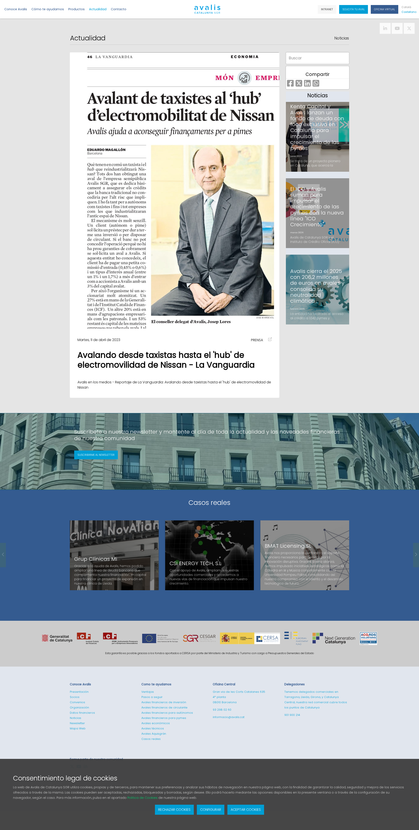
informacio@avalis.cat (228, 717)
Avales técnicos (152, 728)
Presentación (79, 692)
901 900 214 (292, 715)
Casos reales (209, 502)
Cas (408, 12)
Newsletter (77, 723)
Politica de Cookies (142, 798)
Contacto (118, 9)
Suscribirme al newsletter (96, 455)
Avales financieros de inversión (163, 702)
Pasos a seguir (152, 697)
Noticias (341, 38)
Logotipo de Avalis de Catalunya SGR (207, 11)
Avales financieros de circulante (164, 707)
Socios (74, 697)
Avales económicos (155, 723)
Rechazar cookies (174, 809)
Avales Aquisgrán (153, 734)
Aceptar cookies (246, 809)
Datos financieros (82, 713)
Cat (406, 7)
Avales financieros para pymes (163, 718)
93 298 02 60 (222, 710)
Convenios (77, 702)
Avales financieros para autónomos (167, 713)
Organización (79, 707)
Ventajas (147, 692)
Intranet (327, 9)
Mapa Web (78, 728)
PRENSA (257, 340)
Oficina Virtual (384, 9)
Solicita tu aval (353, 9)
